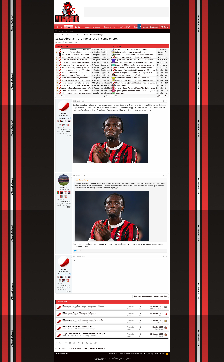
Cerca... (70, 31)
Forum (68, 27)
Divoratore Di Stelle (156, 308)
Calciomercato (109, 27)
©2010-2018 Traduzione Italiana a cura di (112, 360)
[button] (81, 27)
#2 (166, 175)
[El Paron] (61, 121)
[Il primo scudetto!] (58, 192)
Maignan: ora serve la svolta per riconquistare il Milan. (83, 306)
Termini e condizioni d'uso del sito (130, 354)
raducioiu (160, 322)
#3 (166, 257)
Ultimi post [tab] (117, 46)
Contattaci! (113, 354)
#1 (166, 101)
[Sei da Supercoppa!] (60, 125)
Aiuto (157, 354)
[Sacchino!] (63, 125)
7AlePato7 (159, 336)
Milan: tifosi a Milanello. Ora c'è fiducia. (77, 327)
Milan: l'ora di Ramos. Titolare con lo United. (79, 313)
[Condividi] (163, 101)
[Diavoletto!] (58, 121)
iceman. (63, 187)
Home (59, 27)
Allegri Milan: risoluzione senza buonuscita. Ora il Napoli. (84, 334)
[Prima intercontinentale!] (67, 125)
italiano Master (63, 354)
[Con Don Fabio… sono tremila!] (69, 121)
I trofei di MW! (124, 27)
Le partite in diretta (92, 27)
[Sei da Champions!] (65, 121)
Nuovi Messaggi (61, 31)
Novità (77, 27)
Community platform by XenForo (112, 358)
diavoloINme (159, 329)
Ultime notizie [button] (62, 46)
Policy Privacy (148, 354)
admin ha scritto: (80, 180)
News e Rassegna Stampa (87, 308)
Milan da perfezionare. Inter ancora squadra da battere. (83, 320)
